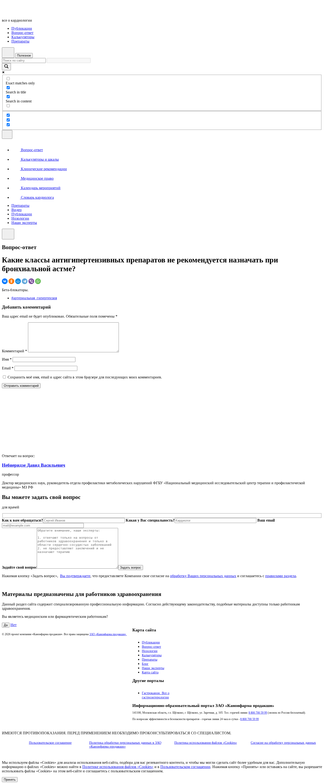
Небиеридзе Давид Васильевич (33, 465)
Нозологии (20, 218)
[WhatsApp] (38, 281)
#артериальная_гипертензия (34, 298)
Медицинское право (37, 178)
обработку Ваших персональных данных (203, 576)
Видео (16, 210)
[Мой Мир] (18, 281)
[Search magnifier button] (6, 66)
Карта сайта (150, 672)
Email (8, 368)
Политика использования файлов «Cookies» (205, 743)
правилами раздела (280, 576)
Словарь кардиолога (37, 197)
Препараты (20, 41)
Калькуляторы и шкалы (39, 159)
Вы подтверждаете (75, 576)
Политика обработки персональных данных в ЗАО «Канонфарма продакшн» (125, 744)
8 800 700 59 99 (258, 712)
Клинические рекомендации (43, 169)
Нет (13, 625)
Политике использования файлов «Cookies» (117, 767)
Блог (145, 664)
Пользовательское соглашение (50, 743)
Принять (10, 779)
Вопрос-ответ (22, 33)
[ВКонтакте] (5, 281)
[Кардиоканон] (34, 12)
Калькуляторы (22, 37)
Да (6, 625)
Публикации (21, 28)
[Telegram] (25, 281)
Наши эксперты (24, 223)
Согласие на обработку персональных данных (283, 743)
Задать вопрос (130, 567)
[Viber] (31, 281)
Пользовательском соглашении (185, 767)
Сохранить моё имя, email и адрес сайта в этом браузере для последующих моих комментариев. (85, 377)
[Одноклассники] (11, 281)
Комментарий (14, 351)
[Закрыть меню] (8, 234)
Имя (7, 359)
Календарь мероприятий (40, 188)
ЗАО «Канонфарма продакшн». (108, 634)
